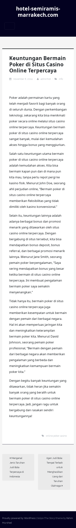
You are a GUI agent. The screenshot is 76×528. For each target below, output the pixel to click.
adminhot (46, 79)
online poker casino (56, 435)
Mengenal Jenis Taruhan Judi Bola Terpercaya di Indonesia (17, 467)
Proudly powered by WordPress (18, 518)
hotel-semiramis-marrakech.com (38, 11)
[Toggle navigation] (9, 26)
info (61, 79)
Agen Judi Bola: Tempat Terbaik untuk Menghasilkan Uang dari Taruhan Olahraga (54, 472)
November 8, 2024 (23, 79)
